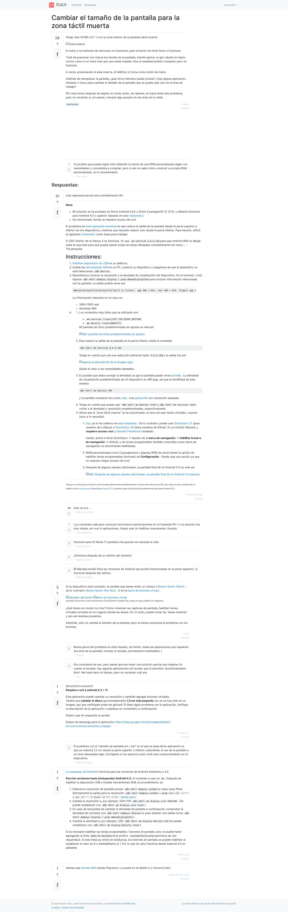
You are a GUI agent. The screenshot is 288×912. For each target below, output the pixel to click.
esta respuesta (127, 423)
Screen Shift (89, 867)
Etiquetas (90, 5)
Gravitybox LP (183, 423)
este (124, 398)
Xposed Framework (128, 431)
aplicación (141, 398)
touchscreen (72, 104)
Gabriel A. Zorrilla (84, 512)
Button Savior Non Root (101, 590)
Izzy (88, 423)
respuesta (135, 215)
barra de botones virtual (143, 590)
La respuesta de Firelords (82, 771)
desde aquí (127, 797)
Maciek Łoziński (84, 559)
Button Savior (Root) (171, 586)
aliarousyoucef (83, 546)
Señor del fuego (84, 577)
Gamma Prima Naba (179, 874)
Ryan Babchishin (84, 532)
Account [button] (230, 5)
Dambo (185, 104)
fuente (185, 108)
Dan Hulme (81, 176)
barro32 (106, 488)
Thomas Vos (183, 733)
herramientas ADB (97, 267)
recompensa (84, 488)
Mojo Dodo (183, 854)
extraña (176, 375)
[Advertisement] (127, 133)
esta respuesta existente (101, 226)
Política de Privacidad (73, 907)
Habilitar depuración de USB (90, 263)
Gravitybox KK (125, 427)
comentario (88, 234)
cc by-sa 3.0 (204, 903)
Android (77, 5)
